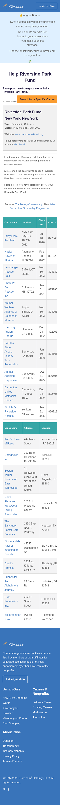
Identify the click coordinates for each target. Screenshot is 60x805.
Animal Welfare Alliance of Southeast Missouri (10, 312)
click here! (19, 144)
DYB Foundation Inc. (11, 601)
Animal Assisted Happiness (10, 376)
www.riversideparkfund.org (29, 134)
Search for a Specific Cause (37, 99)
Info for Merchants (13, 751)
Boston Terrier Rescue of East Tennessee (11, 479)
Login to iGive (46, 6)
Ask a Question (15, 679)
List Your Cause (42, 702)
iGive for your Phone (15, 718)
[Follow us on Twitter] (4, 789)
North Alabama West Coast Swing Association (11, 506)
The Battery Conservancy (28, 204)
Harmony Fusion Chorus (9, 331)
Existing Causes (42, 707)
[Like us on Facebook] (9, 789)
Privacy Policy (11, 756)
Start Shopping (11, 723)
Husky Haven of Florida (9, 256)
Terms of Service (12, 761)
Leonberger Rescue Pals (11, 271)
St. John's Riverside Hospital (10, 411)
